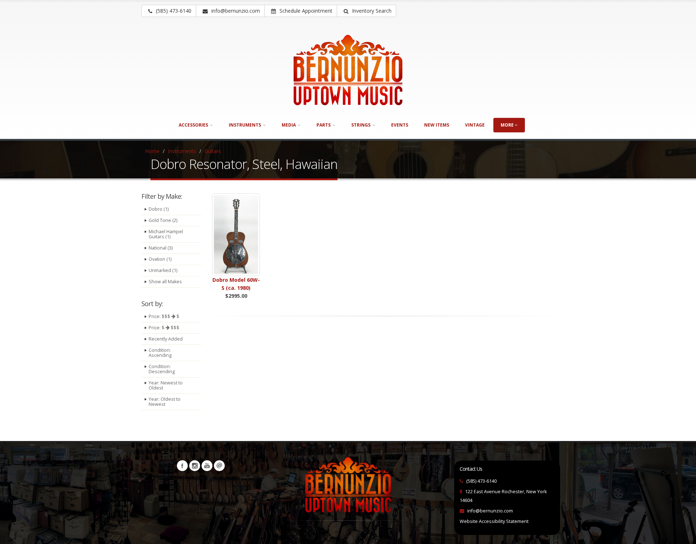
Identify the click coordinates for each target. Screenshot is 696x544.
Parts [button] (324, 125)
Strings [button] (361, 125)
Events (399, 125)
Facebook (182, 465)
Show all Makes (165, 282)
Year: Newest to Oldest (166, 385)
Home (152, 151)
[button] (366, 11)
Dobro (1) (159, 209)
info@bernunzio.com (490, 511)
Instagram (194, 465)
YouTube (207, 465)
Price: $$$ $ (164, 316)
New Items (436, 125)
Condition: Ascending (160, 352)
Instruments (182, 151)
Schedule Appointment (305, 10)
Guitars (212, 151)
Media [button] (289, 125)
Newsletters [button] (219, 465)
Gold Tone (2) (163, 220)
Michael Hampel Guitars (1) (166, 234)
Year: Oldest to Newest (165, 401)
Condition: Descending (162, 369)
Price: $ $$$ (164, 328)
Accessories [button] (194, 125)
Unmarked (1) (163, 270)
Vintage (475, 125)
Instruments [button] (245, 125)
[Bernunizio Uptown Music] (348, 70)
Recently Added (166, 339)
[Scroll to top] (683, 535)
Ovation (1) (160, 259)
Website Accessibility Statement (494, 521)
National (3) (161, 248)
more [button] (508, 125)
